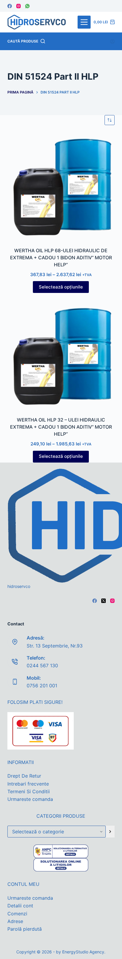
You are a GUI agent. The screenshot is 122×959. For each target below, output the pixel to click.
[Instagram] (18, 6)
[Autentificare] (112, 41)
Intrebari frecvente (28, 784)
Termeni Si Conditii (28, 791)
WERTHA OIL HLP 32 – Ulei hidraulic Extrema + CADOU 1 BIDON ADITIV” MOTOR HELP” (61, 427)
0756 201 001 (42, 685)
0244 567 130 (42, 665)
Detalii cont (20, 906)
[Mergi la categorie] (110, 831)
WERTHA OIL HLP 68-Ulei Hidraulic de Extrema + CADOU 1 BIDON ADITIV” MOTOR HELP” (61, 257)
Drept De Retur (24, 776)
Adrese (15, 921)
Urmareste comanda (30, 799)
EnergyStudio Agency (83, 951)
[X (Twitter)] (103, 601)
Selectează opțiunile (61, 287)
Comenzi (17, 914)
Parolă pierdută (24, 929)
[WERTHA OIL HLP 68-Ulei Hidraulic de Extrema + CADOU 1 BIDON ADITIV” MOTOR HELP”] (61, 186)
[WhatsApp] (27, 6)
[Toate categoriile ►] (84, 22)
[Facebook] (9, 6)
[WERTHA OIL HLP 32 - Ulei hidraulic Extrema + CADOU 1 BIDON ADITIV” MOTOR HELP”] (61, 355)
